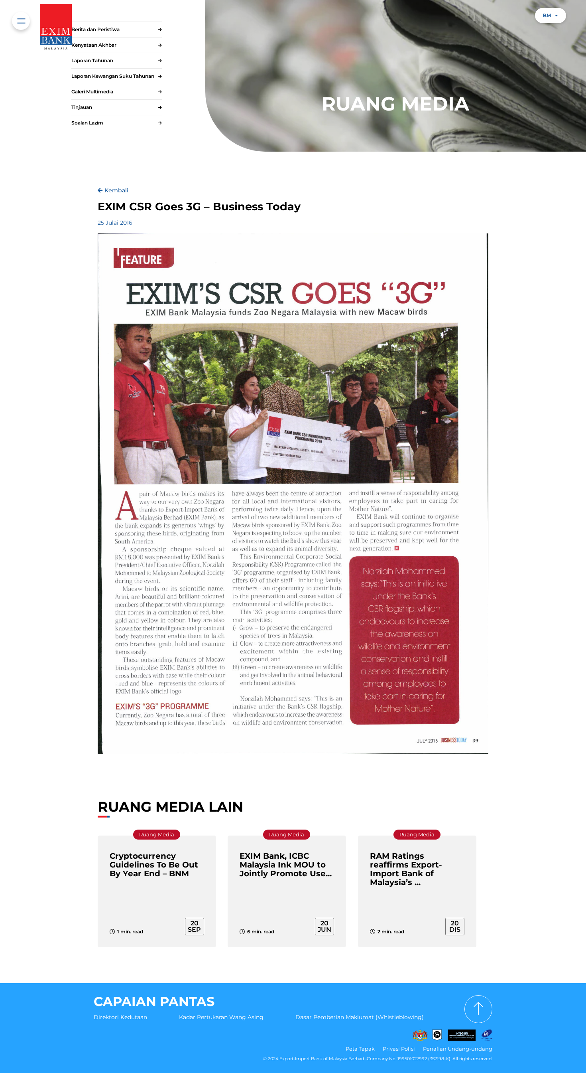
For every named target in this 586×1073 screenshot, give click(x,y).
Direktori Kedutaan (120, 1017)
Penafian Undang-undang (457, 1048)
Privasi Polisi (399, 1048)
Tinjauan (81, 107)
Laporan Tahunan (92, 60)
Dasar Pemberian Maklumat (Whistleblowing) (359, 1017)
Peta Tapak (360, 1048)
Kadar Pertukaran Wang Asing (221, 1017)
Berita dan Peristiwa (95, 29)
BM (547, 15)
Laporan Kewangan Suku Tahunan (112, 76)
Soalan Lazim (87, 123)
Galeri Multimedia (92, 92)
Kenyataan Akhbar (93, 45)
